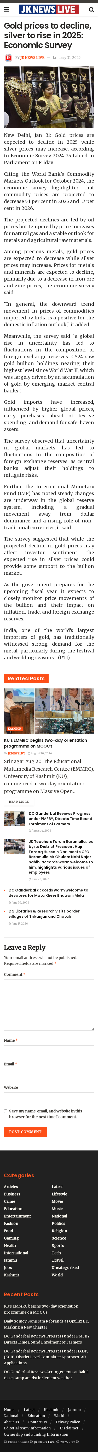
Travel (58, 1260)
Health (10, 1245)
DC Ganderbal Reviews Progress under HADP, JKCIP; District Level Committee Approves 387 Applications (46, 1357)
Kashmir (14, 728)
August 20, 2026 (41, 753)
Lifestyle (59, 1194)
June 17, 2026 (19, 923)
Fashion (11, 1223)
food (8, 1230)
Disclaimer (69, 1428)
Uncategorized (65, 1267)
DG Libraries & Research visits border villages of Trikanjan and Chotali (44, 914)
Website (11, 1087)
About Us (11, 1422)
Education (13, 1208)
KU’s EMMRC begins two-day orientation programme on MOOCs (45, 743)
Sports (58, 1245)
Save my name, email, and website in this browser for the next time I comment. (45, 1114)
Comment (15, 974)
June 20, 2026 (40, 879)
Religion (59, 1230)
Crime (9, 1201)
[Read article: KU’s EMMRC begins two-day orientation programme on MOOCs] (49, 711)
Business (12, 1194)
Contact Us (37, 1422)
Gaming (11, 1238)
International (16, 1253)
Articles (11, 1186)
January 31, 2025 (66, 57)
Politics (58, 1223)
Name (11, 1040)
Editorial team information (27, 1428)
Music (57, 1208)
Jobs (8, 1267)
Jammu (10, 1260)
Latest (57, 1186)
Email (11, 1063)
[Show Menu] (6, 9)
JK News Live (32, 57)
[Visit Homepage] (49, 9)
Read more (21, 800)
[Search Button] (91, 9)
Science (59, 1238)
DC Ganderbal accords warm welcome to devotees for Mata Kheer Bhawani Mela (48, 893)
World (57, 1275)
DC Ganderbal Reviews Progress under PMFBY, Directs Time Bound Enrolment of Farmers (60, 818)
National (59, 1216)
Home (9, 1410)
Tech (56, 1253)
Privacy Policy (68, 1422)
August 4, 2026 (41, 830)
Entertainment (17, 1216)
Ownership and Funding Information (36, 1434)
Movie (57, 1201)
